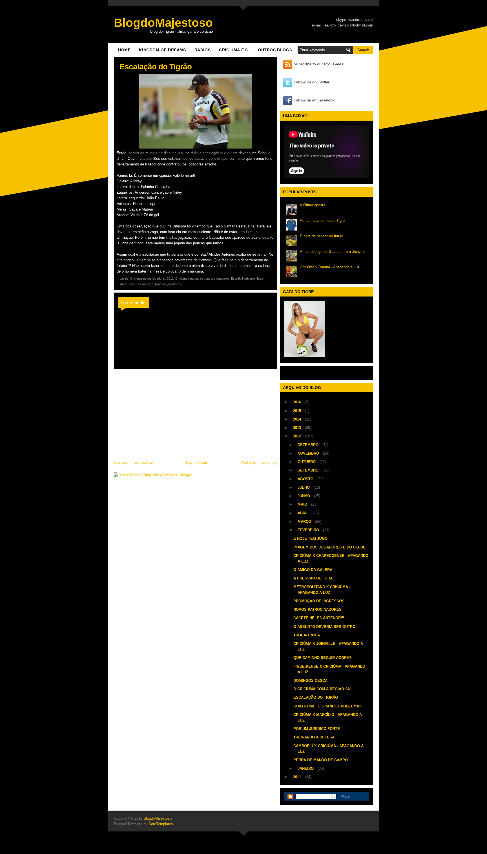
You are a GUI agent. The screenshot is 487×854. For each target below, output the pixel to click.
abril (304, 513)
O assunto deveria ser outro (324, 627)
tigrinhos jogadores (168, 284)
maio (303, 504)
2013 (297, 428)
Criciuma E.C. (234, 50)
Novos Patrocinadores (317, 609)
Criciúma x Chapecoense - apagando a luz (330, 558)
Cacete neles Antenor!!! (318, 618)
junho (304, 496)
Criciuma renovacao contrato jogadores (202, 278)
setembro (309, 470)
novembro (309, 453)
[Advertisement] (195, 413)
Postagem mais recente (133, 462)
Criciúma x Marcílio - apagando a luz (327, 717)
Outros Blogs (275, 50)
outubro (307, 462)
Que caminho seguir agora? (322, 658)
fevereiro (309, 530)
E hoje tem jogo (310, 538)
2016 (297, 402)
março (305, 521)
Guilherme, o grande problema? (327, 706)
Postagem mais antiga (259, 462)
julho (304, 487)
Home (124, 50)
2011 (297, 777)
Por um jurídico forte (316, 729)
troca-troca (306, 635)
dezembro (309, 445)
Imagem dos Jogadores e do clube (329, 547)
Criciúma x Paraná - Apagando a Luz (330, 267)
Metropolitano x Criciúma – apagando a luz (322, 590)
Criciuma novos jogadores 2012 (152, 278)
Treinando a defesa (314, 737)
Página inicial (197, 462)
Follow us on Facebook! (315, 100)
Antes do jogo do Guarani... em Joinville (332, 251)
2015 (297, 411)
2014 (297, 419)
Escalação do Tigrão (315, 697)
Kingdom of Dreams (162, 50)
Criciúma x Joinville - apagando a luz (328, 646)
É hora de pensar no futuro (321, 236)
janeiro (306, 768)
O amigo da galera (312, 570)
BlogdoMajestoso (163, 22)
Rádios (202, 50)
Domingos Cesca (310, 680)
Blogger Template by (143, 824)
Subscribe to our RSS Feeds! (319, 64)
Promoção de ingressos (318, 601)
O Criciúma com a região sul (323, 689)
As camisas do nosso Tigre (322, 220)
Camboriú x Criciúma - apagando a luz (328, 749)
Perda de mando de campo (320, 760)
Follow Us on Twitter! (312, 82)
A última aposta (312, 205)
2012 (297, 436)
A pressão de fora (313, 578)
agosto (306, 479)
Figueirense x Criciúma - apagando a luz (329, 669)
